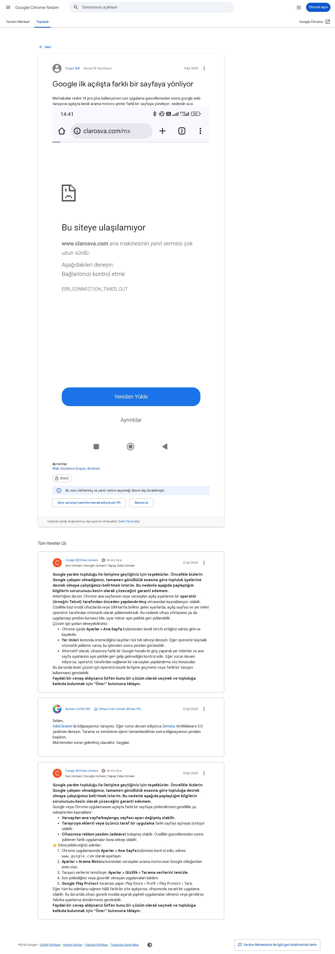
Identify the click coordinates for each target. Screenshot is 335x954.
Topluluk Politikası (96, 944)
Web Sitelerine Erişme (68, 469)
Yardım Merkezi (18, 22)
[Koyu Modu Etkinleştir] (149, 944)
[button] (8, 7)
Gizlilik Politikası (50, 944)
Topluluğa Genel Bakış (125, 944)
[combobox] (158, 7)
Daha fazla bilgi (129, 521)
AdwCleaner (62, 726)
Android (93, 469)
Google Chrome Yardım (37, 7)
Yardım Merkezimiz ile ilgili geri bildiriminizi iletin (280, 945)
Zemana (168, 726)
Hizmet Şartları (72, 944)
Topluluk (42, 22)
